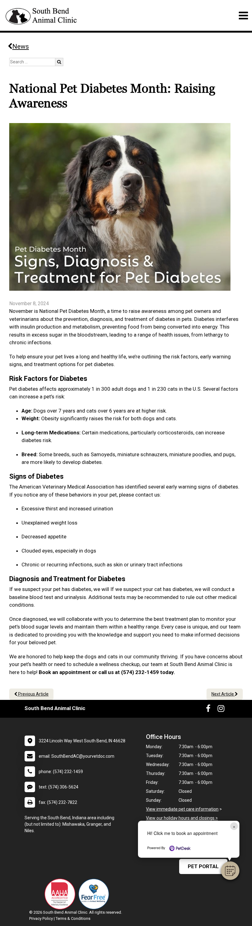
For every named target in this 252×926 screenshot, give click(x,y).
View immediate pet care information (182, 809)
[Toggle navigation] (243, 15)
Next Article (223, 694)
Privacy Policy (41, 918)
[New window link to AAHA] (61, 894)
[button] (230, 870)
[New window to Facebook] (208, 709)
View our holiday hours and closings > (182, 818)
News (20, 46)
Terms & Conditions (73, 918)
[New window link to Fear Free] (95, 894)
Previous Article (33, 694)
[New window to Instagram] (221, 709)
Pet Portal (203, 866)
